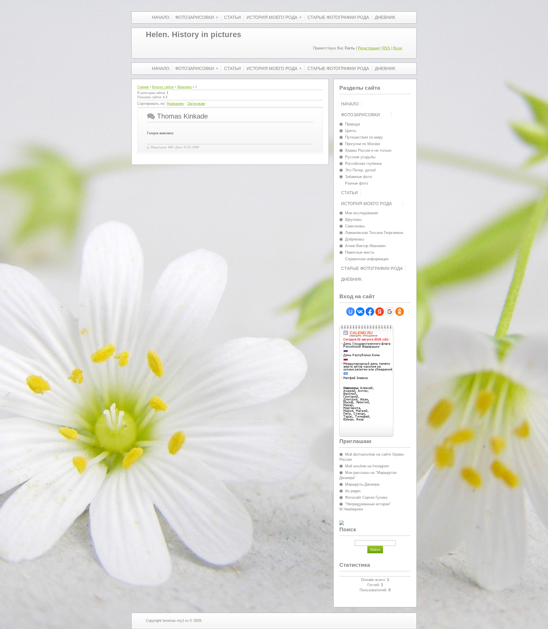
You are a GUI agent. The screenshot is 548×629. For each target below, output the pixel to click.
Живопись (184, 87)
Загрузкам (196, 103)
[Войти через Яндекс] (379, 311)
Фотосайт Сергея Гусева (366, 497)
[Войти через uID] (350, 311)
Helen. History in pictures (193, 34)
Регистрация (368, 48)
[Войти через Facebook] (370, 311)
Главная (143, 87)
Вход (397, 48)
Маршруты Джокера (362, 484)
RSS (386, 48)
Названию (175, 103)
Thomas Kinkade (182, 116)
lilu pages (353, 491)
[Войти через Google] (389, 311)
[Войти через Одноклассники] (399, 311)
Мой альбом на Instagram (367, 466)
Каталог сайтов (163, 87)
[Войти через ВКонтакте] (360, 311)
